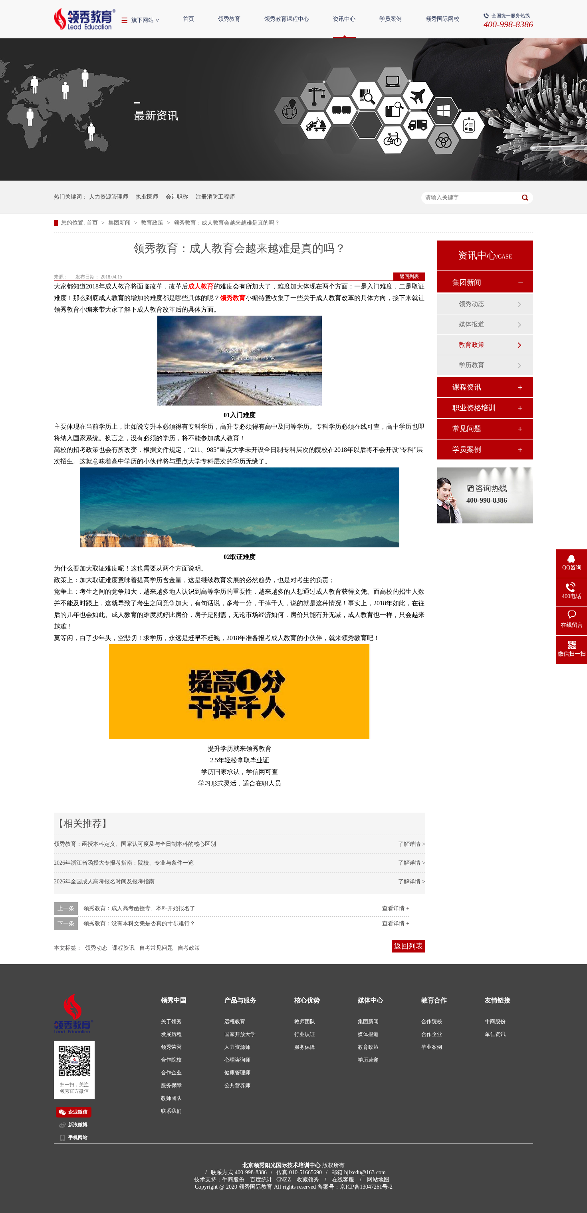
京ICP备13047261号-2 (366, 1187)
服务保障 (171, 1085)
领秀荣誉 (171, 1047)
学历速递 (368, 1060)
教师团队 (171, 1098)
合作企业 (171, 1073)
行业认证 (304, 1034)
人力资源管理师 (108, 197)
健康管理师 (237, 1073)
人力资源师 (237, 1047)
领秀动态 (96, 948)
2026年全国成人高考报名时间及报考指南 (104, 882)
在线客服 (343, 1180)
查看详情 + (395, 908)
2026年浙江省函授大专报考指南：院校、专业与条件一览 (124, 863)
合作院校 (171, 1060)
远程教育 (234, 1021)
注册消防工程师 (215, 197)
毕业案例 (431, 1047)
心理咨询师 (237, 1060)
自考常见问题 (156, 948)
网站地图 (378, 1180)
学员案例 (390, 19)
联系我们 (171, 1111)
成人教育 (201, 286)
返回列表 (409, 276)
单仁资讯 (495, 1034)
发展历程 (171, 1034)
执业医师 (147, 197)
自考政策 (189, 948)
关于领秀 (171, 1021)
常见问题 (466, 429)
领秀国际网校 (442, 19)
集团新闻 (120, 223)
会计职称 (177, 197)
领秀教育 (229, 19)
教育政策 (153, 223)
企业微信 (77, 1112)
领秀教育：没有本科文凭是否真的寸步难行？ (139, 924)
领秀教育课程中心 (286, 19)
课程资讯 (123, 948)
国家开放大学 (240, 1034)
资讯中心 (344, 19)
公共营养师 (237, 1085)
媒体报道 (471, 324)
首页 (188, 19)
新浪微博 (77, 1124)
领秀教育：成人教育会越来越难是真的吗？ (227, 223)
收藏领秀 (308, 1180)
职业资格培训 (474, 408)
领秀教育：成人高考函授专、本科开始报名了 (139, 908)
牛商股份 (495, 1021)
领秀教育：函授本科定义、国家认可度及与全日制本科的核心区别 (135, 844)
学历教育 (471, 365)
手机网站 (77, 1137)
